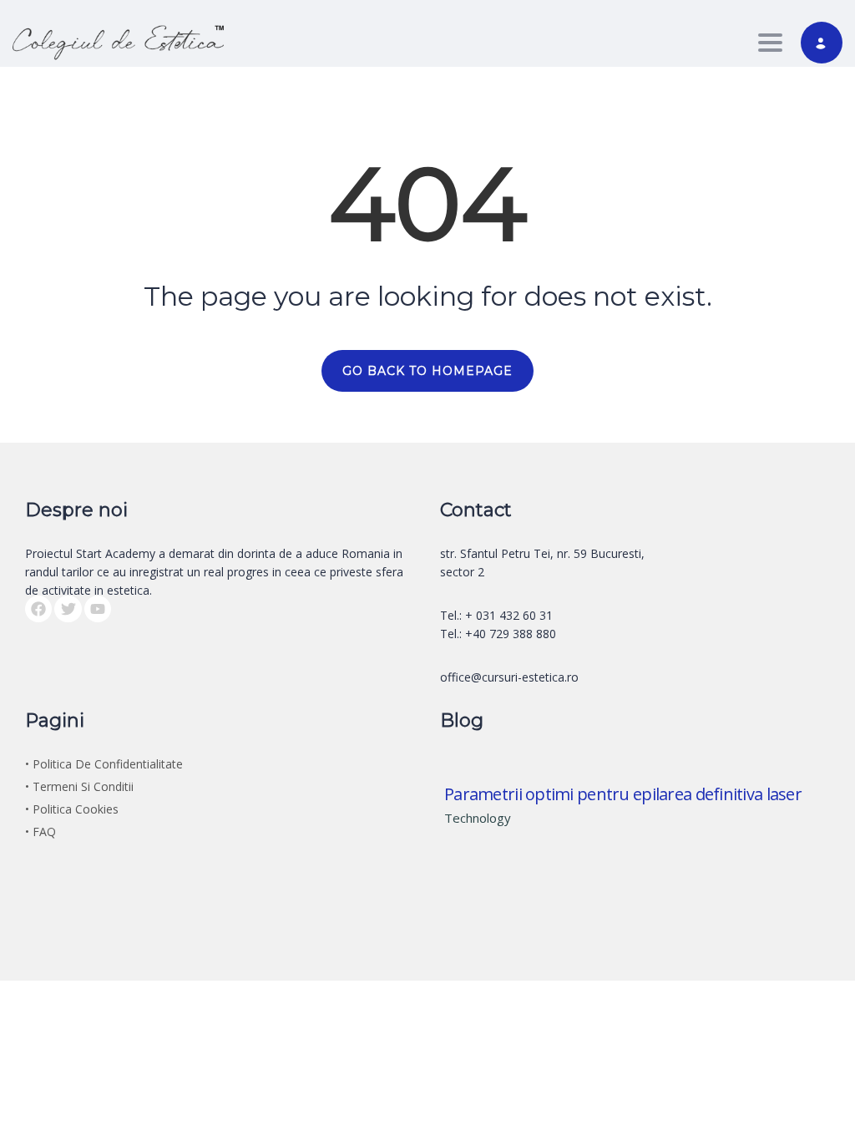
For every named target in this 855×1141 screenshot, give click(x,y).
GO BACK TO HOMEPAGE (427, 370)
